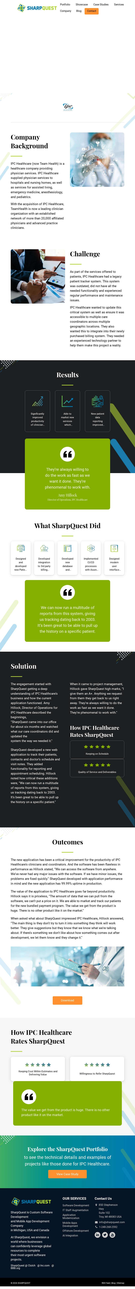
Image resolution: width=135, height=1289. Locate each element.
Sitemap (120, 1283)
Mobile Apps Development (70, 1224)
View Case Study (67, 1174)
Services (119, 4)
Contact (91, 11)
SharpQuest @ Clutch (23, 1265)
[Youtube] (112, 1235)
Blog (78, 11)
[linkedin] (97, 1235)
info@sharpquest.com (112, 1222)
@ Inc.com (43, 1265)
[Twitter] (105, 1235)
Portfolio (65, 4)
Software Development (76, 1205)
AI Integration (70, 1235)
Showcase (82, 4)
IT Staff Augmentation (76, 1210)
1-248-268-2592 (108, 1227)
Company (65, 11)
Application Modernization (71, 1216)
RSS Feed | (106, 1283)
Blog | (114, 1283)
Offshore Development (76, 1230)
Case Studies (100, 4)
